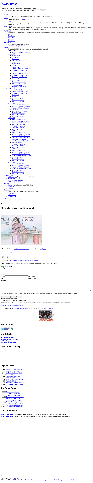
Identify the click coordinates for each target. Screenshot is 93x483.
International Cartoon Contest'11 (21, 75)
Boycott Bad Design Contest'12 (21, 68)
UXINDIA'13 (8, 21)
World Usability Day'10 (18, 90)
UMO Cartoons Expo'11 (19, 82)
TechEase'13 (8, 31)
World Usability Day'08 (18, 119)
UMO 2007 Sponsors (18, 145)
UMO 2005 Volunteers (18, 170)
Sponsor (10, 188)
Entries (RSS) (58, 480)
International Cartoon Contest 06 (19, 260)
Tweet (11, 252)
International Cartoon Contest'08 (21, 123)
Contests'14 (7, 42)
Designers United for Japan (19, 86)
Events (6, 47)
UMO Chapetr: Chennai (15, 182)
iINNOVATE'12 (16, 65)
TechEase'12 (11, 36)
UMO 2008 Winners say (19, 126)
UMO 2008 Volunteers (18, 124)
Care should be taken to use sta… (16, 382)
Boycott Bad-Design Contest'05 (21, 165)
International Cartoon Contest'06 (21, 154)
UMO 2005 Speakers (18, 173)
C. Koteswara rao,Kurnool (21, 249)
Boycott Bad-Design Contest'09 (21, 106)
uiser (10, 478)
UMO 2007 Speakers (18, 147)
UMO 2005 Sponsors (18, 172)
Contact (6, 198)
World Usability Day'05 (18, 163)
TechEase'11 (11, 37)
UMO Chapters (8, 175)
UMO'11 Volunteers (17, 80)
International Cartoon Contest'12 (21, 70)
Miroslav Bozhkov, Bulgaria (15, 406)
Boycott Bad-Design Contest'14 (17, 46)
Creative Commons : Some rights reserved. (40, 480)
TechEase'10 (11, 39)
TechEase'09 (11, 41)
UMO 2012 (11, 62)
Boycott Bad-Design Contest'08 (21, 121)
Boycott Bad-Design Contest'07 (21, 134)
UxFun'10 (14, 96)
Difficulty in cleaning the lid (14, 373)
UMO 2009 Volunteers (18, 113)
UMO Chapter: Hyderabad (15, 180)
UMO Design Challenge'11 (19, 77)
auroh (16, 478)
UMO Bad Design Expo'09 (19, 111)
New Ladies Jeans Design (13, 371)
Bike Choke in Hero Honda (14, 369)
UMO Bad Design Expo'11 (19, 83)
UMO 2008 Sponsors (18, 129)
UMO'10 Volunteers (17, 98)
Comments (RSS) (69, 480)
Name (2, 274)
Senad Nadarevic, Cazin (13, 395)
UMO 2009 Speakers (18, 116)
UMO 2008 (11, 118)
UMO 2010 (11, 88)
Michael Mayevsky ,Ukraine (14, 400)
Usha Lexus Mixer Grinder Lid (15, 379)
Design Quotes (12, 196)
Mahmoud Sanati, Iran (12, 392)
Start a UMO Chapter (14, 178)
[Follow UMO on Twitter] (2, 330)
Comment (3, 280)
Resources (7, 190)
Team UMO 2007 (17, 142)
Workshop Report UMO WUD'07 (21, 141)
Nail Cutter (9, 374)
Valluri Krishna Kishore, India (14, 405)
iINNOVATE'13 (16, 57)
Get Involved (8, 183)
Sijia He (44, 249)
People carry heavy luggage (15, 384)
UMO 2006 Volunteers (18, 157)
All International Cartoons (9, 342)
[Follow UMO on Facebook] (5, 330)
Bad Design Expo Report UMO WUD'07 (24, 139)
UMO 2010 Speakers (18, 101)
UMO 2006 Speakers (18, 160)
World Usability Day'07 (18, 132)
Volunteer (11, 186)
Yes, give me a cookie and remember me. (14, 300)
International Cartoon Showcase (11, 339)
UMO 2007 (11, 131)
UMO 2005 (11, 162)
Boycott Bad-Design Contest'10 (21, 91)
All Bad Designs (6, 341)
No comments (34, 260)
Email (2, 276)
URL (2, 278)
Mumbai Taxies (10, 377)
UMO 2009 (11, 103)
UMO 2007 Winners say (19, 144)
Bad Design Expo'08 (18, 127)
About (6, 18)
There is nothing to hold (13, 376)
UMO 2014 (11, 50)
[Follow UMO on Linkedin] (12, 330)
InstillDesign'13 (16, 60)
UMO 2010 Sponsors (18, 100)
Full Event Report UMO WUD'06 (21, 155)
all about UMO (25, 19)
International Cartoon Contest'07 (21, 136)
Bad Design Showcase (7, 337)
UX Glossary (12, 195)
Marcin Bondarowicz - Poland (15, 397)
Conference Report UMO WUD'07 (22, 137)
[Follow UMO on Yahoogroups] (8, 330)
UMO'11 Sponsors (17, 85)
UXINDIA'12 (16, 64)
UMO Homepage (49, 308)
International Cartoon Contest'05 (21, 167)
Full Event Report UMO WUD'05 (21, 168)
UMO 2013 (11, 54)
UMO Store (11, 193)
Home (6, 14)
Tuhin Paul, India (11, 381)
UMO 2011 (11, 72)
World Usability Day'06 (18, 150)
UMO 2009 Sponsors (18, 114)
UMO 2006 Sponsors (18, 159)
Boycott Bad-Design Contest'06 (21, 152)
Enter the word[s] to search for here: (12, 10)
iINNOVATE (8, 26)
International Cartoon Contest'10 (21, 93)
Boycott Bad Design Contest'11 (21, 73)
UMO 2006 (11, 149)
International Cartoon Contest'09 (21, 108)
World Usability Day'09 (18, 105)
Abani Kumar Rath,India (13, 393)
